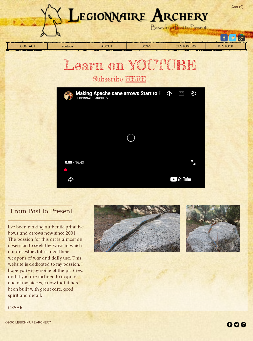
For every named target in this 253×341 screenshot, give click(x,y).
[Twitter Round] (236, 324)
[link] (237, 7)
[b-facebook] (229, 324)
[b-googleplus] (243, 324)
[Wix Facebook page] (224, 37)
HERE (136, 79)
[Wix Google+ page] (241, 37)
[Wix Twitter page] (232, 37)
